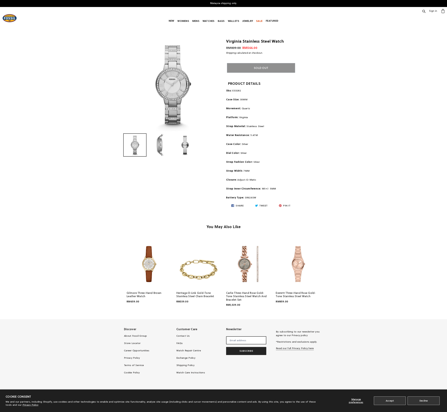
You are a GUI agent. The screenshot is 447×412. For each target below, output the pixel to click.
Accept (390, 400)
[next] (319, 273)
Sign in (434, 11)
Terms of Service (134, 365)
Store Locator (132, 343)
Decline (423, 400)
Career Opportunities (136, 350)
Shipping (231, 52)
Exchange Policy (185, 358)
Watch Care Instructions (190, 372)
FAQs (179, 343)
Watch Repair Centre (188, 350)
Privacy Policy (31, 405)
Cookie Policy (132, 372)
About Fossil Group (135, 336)
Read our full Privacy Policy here (295, 348)
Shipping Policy (185, 365)
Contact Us (183, 336)
